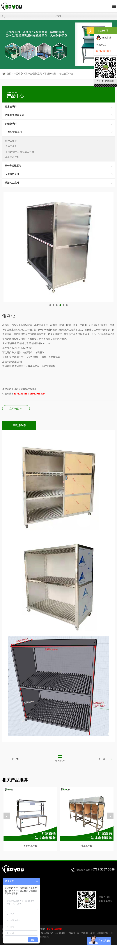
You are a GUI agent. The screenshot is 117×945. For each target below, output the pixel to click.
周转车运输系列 (13, 165)
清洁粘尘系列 (12, 182)
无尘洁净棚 (59, 933)
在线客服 (106, 37)
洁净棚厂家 (73, 933)
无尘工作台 (11, 146)
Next (4, 248)
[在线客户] (90, 30)
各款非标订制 (12, 157)
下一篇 (102, 759)
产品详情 (19, 426)
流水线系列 (10, 106)
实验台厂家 (47, 933)
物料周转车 (102, 933)
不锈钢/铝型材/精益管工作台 (58, 73)
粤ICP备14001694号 (55, 929)
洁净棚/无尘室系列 (14, 115)
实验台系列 (10, 123)
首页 (9, 73)
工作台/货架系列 (33, 73)
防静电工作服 (88, 933)
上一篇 (15, 759)
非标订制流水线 (41, 937)
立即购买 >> (16, 408)
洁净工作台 (11, 141)
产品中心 (18, 73)
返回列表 (60, 761)
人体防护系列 (12, 174)
